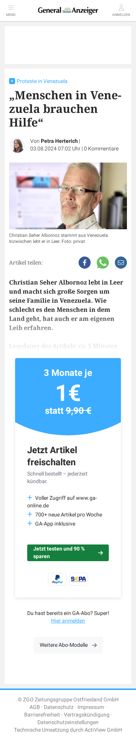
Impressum (90, 707)
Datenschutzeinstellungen (68, 722)
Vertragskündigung (87, 715)
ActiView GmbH (103, 730)
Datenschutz (59, 707)
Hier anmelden (68, 621)
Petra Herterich (59, 141)
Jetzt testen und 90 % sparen (59, 552)
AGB (34, 707)
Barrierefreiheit (42, 715)
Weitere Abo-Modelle (64, 645)
